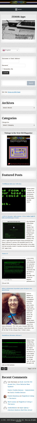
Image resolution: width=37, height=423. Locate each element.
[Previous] (2, 368)
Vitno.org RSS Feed (14, 92)
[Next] (5, 368)
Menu (20, 9)
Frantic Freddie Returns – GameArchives (21, 390)
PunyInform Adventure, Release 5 (11, 335)
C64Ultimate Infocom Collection (11, 184)
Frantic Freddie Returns (17, 393)
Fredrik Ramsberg (13, 396)
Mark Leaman (12, 402)
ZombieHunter (12, 408)
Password (5, 65)
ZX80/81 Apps (18, 17)
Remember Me (8, 69)
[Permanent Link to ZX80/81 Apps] (18, 29)
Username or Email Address (11, 59)
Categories (5, 122)
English (8, 50)
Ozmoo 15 (5, 253)
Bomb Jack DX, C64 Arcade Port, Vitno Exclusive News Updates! (20, 384)
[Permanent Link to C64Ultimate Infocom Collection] (14, 200)
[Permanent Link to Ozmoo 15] (14, 269)
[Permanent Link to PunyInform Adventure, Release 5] (14, 351)
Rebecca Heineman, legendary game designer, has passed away (17, 289)
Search (31, 83)
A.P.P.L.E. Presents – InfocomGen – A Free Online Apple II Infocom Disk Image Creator (18, 217)
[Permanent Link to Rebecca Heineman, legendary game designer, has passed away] (14, 308)
